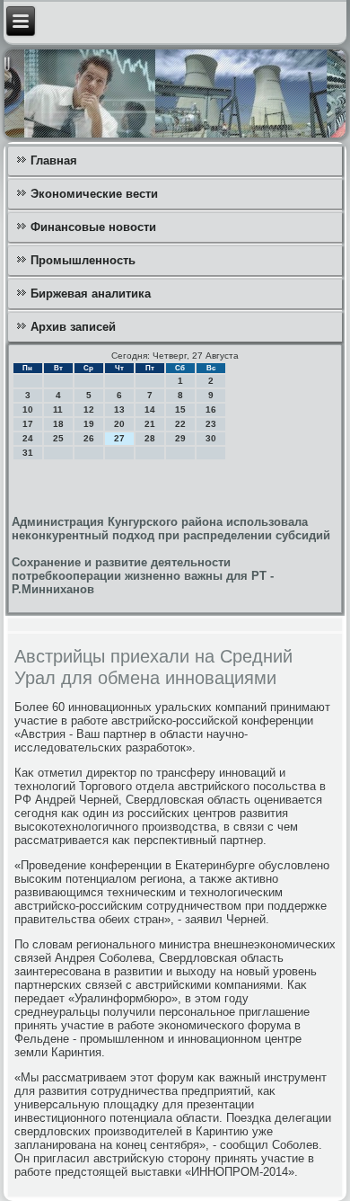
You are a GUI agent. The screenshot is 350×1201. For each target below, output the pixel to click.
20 (119, 424)
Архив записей (73, 327)
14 (149, 409)
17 (27, 424)
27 (119, 438)
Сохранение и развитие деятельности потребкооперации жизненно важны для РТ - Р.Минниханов (143, 576)
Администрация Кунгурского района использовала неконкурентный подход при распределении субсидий (171, 528)
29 (180, 438)
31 (27, 453)
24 (27, 438)
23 (211, 424)
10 (27, 409)
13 (119, 409)
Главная (54, 160)
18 (58, 424)
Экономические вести (94, 193)
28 (149, 438)
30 (211, 438)
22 (180, 424)
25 (58, 438)
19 (88, 424)
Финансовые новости (93, 227)
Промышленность (83, 260)
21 (149, 424)
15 (180, 409)
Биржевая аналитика (91, 293)
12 (88, 409)
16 (211, 409)
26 (88, 438)
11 (58, 409)
